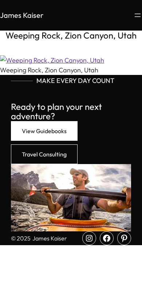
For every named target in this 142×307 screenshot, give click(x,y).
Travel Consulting (44, 154)
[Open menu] (137, 15)
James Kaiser (21, 15)
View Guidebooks (44, 131)
